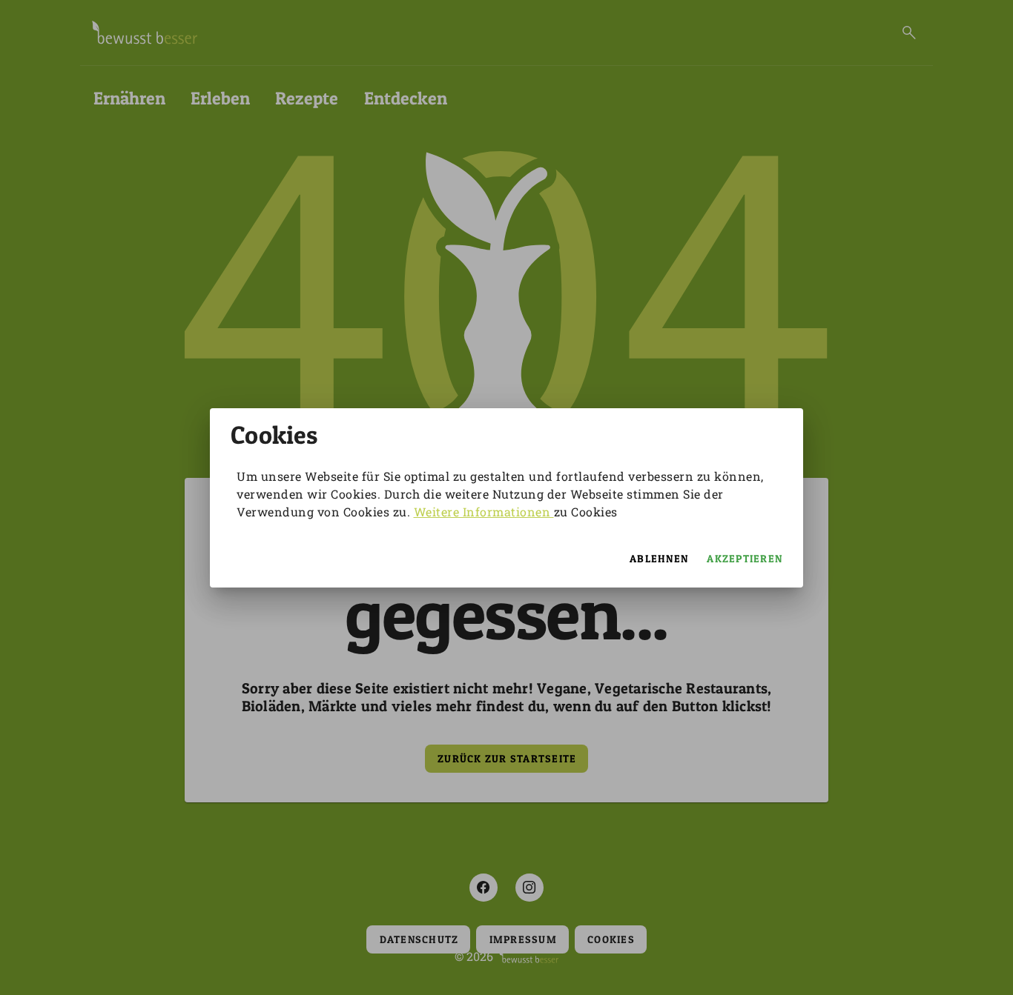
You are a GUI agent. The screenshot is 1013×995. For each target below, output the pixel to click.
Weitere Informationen (484, 511)
